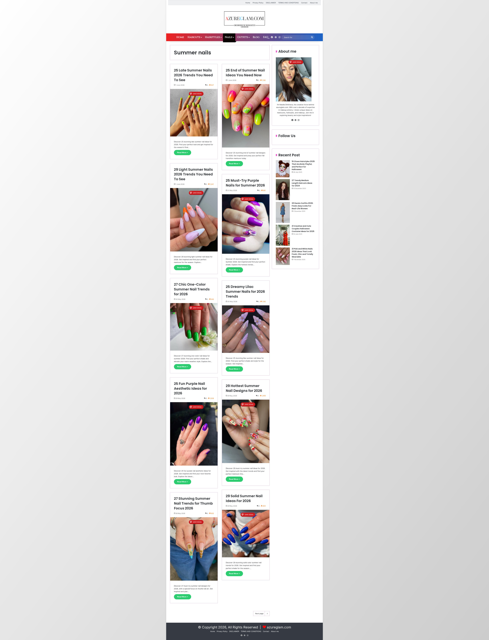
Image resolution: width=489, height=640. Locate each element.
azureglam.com (279, 627)
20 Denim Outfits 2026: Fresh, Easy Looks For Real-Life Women (302, 206)
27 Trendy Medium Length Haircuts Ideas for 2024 (302, 183)
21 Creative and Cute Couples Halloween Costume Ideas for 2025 (303, 229)
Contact (304, 3)
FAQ (265, 37)
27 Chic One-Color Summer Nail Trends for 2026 (192, 289)
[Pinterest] (295, 120)
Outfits (242, 37)
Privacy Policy (258, 3)
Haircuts (194, 37)
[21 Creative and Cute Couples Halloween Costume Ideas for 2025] (283, 235)
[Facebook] (292, 120)
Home (247, 3)
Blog (256, 37)
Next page (259, 613)
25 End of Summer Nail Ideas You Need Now (245, 72)
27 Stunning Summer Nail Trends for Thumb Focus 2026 (193, 503)
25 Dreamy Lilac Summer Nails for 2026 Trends (245, 291)
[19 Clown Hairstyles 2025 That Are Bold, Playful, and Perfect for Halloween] (283, 168)
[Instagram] (298, 120)
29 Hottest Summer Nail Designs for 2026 (244, 388)
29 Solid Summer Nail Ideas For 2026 (244, 498)
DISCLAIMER (271, 3)
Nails (228, 37)
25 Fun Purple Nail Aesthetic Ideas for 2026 (190, 388)
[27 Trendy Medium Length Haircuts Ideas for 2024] (283, 189)
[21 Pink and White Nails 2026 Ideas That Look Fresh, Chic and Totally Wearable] (283, 256)
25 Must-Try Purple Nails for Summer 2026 (245, 183)
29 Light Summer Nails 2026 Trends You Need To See (193, 174)
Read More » (182, 152)
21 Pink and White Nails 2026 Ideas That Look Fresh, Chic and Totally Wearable (302, 253)
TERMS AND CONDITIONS (288, 3)
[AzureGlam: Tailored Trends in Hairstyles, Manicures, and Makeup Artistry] (244, 19)
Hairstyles (212, 37)
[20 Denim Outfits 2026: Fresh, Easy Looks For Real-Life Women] (283, 212)
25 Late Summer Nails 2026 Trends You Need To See (193, 75)
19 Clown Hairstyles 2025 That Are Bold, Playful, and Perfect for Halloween (303, 165)
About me (314, 3)
